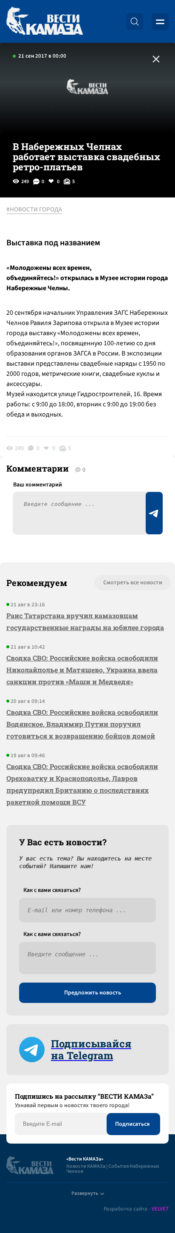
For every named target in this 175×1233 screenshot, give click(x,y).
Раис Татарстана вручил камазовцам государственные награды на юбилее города (85, 621)
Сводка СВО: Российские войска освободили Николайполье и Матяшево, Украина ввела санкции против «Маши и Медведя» (82, 669)
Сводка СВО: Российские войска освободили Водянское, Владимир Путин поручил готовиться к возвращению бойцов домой (82, 724)
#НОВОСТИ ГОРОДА (34, 210)
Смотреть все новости (132, 582)
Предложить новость (92, 993)
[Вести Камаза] (44, 21)
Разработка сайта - (136, 1209)
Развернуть (84, 1193)
